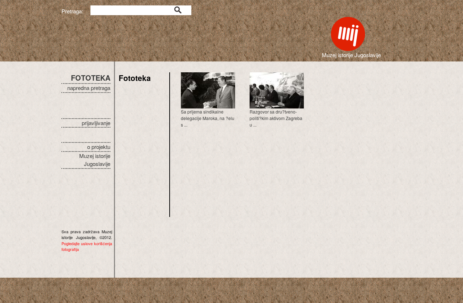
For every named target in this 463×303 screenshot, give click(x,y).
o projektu (98, 146)
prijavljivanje (96, 123)
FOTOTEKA (90, 77)
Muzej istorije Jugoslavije (94, 160)
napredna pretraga (88, 87)
